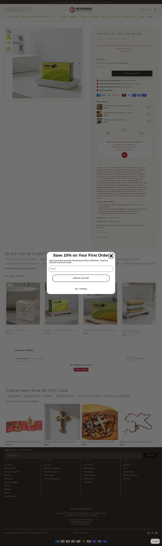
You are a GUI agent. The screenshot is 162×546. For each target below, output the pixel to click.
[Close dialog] (111, 256)
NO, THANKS (81, 289)
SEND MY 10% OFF (81, 278)
